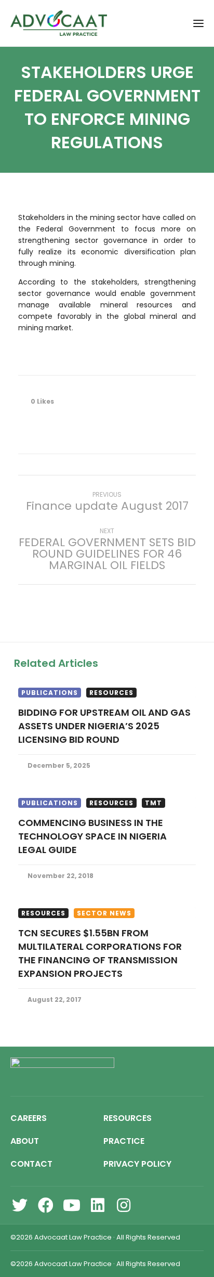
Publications (49, 692)
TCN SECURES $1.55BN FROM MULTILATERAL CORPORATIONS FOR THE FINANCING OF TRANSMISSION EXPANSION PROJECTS (100, 953)
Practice (123, 1141)
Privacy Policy (137, 1164)
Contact (31, 1164)
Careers (28, 1118)
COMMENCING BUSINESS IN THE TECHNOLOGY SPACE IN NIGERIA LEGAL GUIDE (92, 836)
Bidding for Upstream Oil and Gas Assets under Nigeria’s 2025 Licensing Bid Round (104, 726)
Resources (111, 692)
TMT (153, 802)
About (24, 1141)
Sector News (104, 913)
